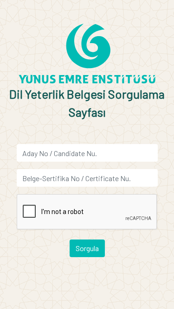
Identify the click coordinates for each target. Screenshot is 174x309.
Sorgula (87, 248)
